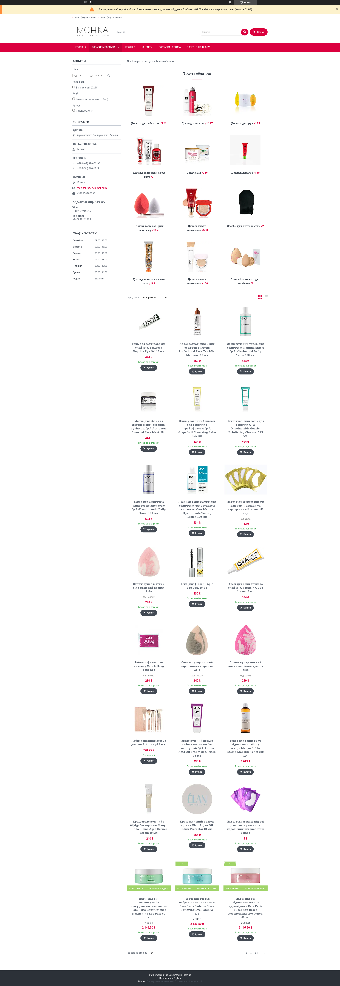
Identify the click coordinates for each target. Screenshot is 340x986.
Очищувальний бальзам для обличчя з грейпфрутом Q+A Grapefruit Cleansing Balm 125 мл (197, 428)
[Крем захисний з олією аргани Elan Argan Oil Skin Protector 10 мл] (197, 799)
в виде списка (266, 297)
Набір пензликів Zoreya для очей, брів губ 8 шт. (148, 742)
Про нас (130, 47)
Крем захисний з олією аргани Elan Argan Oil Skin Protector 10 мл (197, 825)
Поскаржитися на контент (160, 981)
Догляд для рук (242, 123)
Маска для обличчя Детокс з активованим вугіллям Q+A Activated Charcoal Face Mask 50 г (149, 426)
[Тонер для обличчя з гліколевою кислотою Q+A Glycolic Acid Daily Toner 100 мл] (149, 479)
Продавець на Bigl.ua (170, 978)
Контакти (146, 47)
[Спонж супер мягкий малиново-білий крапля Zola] (245, 640)
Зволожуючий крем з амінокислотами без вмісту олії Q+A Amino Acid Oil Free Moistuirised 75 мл (197, 748)
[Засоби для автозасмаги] (245, 203)
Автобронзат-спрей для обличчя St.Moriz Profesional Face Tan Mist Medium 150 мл (197, 349)
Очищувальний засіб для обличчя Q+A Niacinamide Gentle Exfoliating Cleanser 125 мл (245, 428)
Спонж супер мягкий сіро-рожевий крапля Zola (197, 665)
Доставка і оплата (169, 47)
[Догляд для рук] (245, 100)
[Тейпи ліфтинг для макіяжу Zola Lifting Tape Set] (149, 640)
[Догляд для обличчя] (149, 100)
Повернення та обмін (199, 47)
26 (256, 952)
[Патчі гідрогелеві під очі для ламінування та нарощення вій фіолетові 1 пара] (245, 799)
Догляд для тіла (193, 123)
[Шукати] (244, 32)
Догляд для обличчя (145, 123)
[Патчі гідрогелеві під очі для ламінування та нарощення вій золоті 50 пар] (245, 479)
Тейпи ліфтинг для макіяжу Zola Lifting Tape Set (148, 665)
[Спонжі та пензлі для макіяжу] (149, 203)
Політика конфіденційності (188, 981)
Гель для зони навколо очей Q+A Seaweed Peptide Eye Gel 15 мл (148, 347)
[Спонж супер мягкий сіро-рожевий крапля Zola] (197, 640)
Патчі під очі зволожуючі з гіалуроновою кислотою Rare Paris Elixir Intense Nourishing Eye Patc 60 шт (149, 908)
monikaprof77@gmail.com (92, 188)
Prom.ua (187, 975)
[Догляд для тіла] (197, 100)
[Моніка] (92, 38)
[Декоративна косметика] (197, 203)
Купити (150, 367)
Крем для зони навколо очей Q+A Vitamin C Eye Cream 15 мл (245, 587)
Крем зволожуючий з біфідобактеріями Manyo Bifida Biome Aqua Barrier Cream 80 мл (148, 827)
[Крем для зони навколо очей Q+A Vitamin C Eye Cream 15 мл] (245, 561)
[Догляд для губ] (245, 150)
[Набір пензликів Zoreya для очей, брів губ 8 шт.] (149, 718)
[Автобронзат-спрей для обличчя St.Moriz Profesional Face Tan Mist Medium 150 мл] (197, 321)
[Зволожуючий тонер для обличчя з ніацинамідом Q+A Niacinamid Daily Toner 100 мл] (245, 321)
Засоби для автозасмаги (243, 226)
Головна (80, 47)
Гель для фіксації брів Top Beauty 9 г (197, 585)
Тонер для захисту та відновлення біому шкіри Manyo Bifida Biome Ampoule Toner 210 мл (245, 748)
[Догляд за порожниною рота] (149, 150)
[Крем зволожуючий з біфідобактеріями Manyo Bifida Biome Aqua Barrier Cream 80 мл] (149, 799)
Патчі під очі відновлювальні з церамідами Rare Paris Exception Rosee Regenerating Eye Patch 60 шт (245, 908)
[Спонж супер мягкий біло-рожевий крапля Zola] (149, 561)
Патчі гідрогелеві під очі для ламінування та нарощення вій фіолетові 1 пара (245, 827)
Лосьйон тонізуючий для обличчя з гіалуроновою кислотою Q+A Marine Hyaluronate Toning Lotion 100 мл (197, 509)
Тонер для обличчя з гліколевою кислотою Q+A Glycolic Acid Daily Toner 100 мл (149, 507)
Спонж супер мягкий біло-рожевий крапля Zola (149, 587)
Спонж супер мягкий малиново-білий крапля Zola (245, 665)
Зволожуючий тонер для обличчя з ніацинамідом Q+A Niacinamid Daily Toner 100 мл (245, 349)
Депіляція (193, 172)
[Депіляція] (197, 150)
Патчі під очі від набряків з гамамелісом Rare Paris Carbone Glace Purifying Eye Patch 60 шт (197, 906)
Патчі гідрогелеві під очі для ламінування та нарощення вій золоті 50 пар (245, 507)
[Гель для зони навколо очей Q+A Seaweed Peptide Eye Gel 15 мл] (149, 321)
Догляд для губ (242, 172)
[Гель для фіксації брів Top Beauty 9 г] (197, 561)
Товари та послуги (103, 47)
